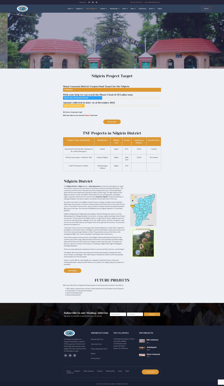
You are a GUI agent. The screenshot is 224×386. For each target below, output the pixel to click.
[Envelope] (96, 2)
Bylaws (93, 354)
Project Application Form (99, 349)
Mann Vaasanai (153, 354)
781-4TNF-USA (123, 348)
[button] (70, 8)
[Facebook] (89, 2)
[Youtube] (92, 2)
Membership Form (97, 339)
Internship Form (96, 344)
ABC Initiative (152, 340)
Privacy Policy (95, 358)
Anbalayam (152, 347)
